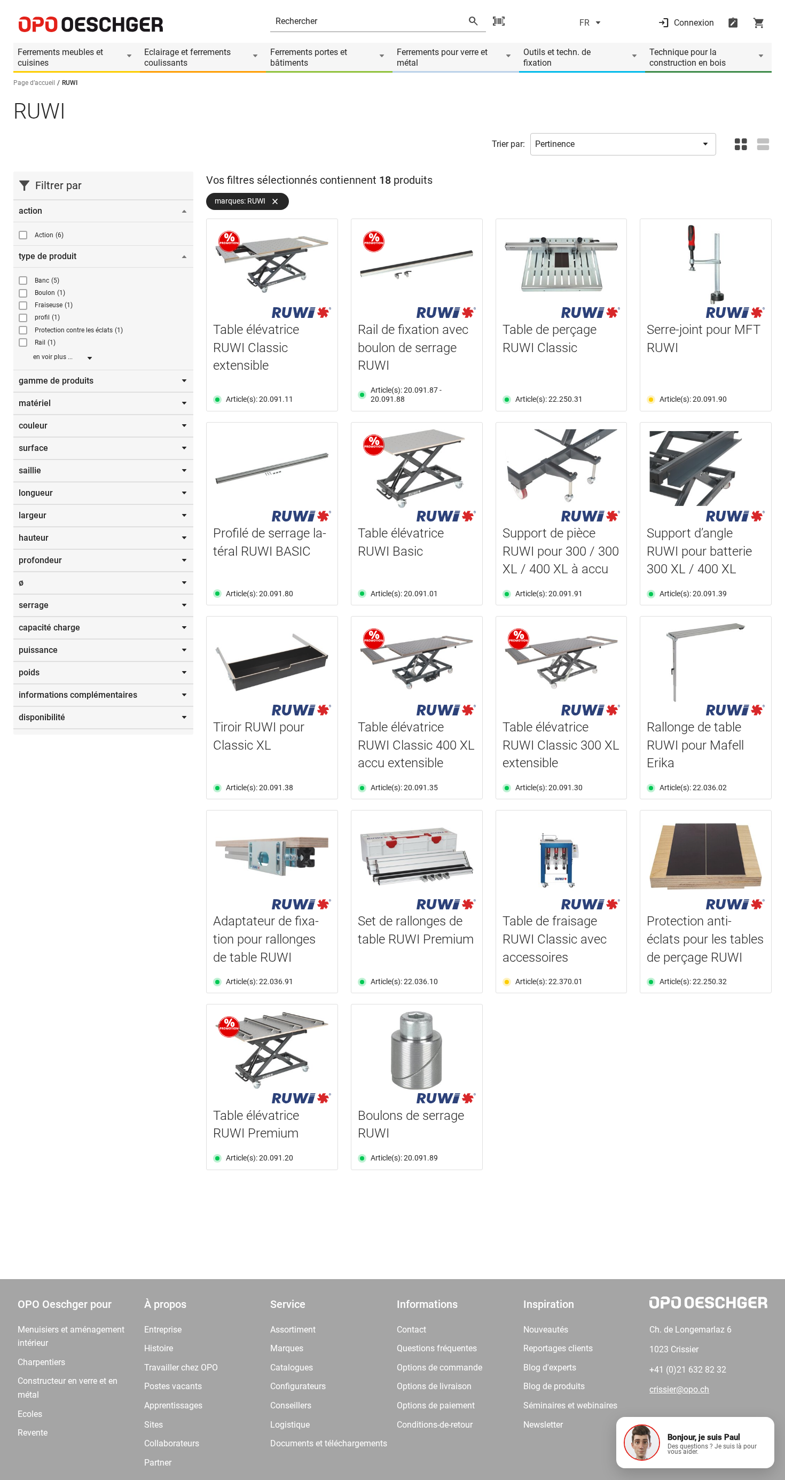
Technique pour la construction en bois (687, 57)
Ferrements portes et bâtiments (308, 57)
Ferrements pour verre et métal (442, 57)
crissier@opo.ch (679, 1389)
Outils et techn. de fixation (557, 57)
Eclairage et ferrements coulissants (187, 57)
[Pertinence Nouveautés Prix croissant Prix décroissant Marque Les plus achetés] (623, 144)
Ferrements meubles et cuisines (60, 57)
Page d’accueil (34, 83)
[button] (695, 1442)
